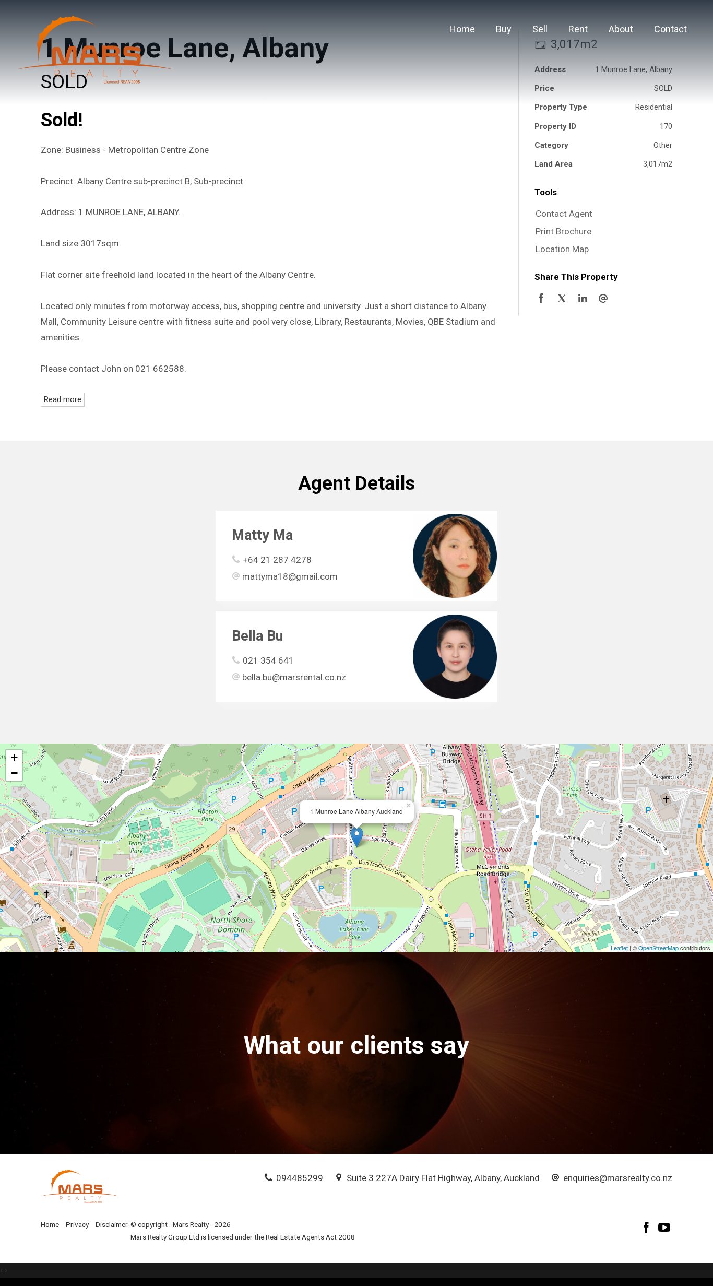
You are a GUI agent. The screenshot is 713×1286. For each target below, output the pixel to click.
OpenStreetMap (658, 947)
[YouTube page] (664, 1229)
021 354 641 (268, 660)
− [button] (14, 773)
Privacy (77, 1224)
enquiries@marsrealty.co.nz (617, 1178)
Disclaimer (112, 1224)
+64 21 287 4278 (277, 559)
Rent (578, 28)
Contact (670, 28)
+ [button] (14, 757)
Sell (540, 28)
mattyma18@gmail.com (290, 576)
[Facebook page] (647, 1229)
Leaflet (619, 947)
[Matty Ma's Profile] (455, 556)
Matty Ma (262, 535)
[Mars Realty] (95, 48)
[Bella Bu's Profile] (455, 657)
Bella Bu (257, 636)
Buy (504, 28)
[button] (600, 232)
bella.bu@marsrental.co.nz (294, 677)
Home (462, 28)
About (621, 28)
